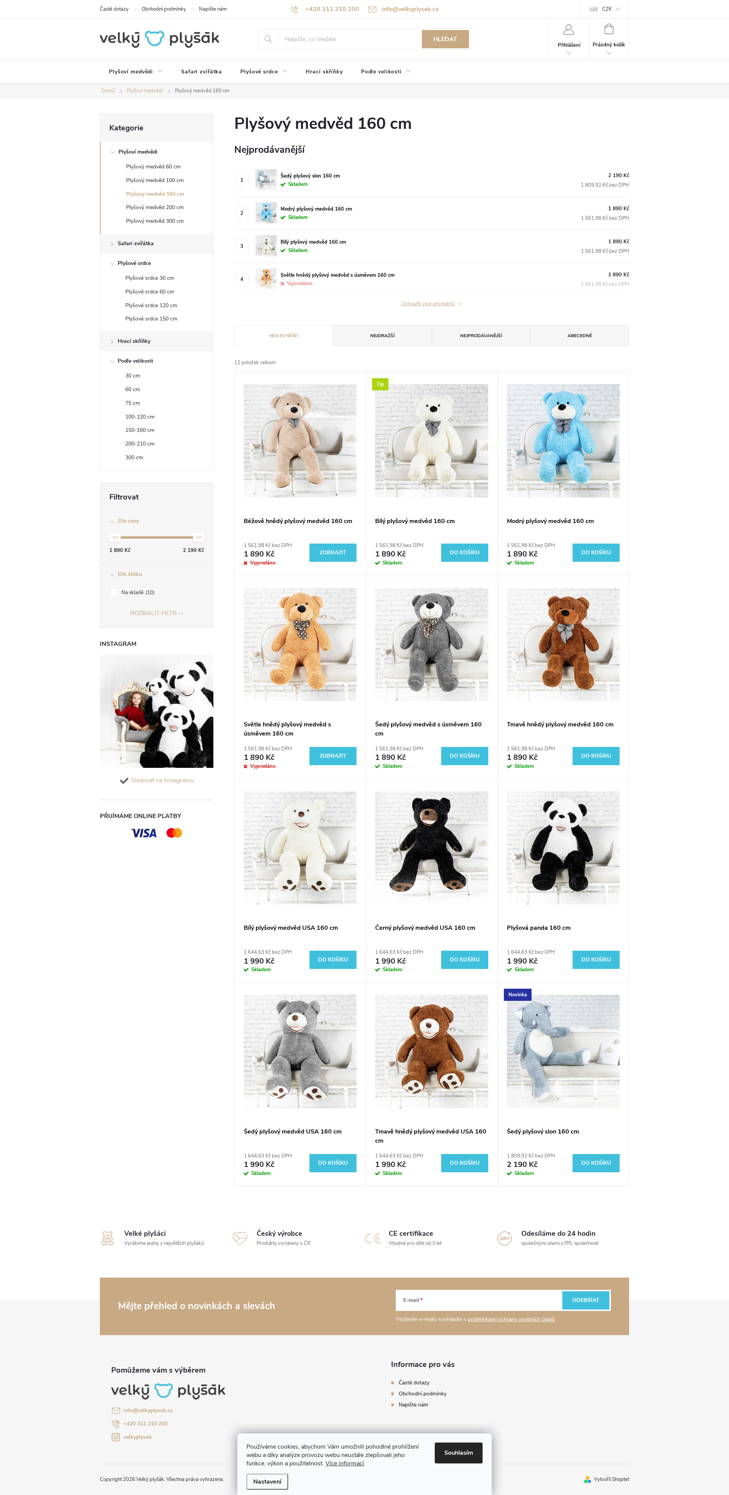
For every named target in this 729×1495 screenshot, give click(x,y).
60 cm (132, 389)
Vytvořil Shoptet (611, 1479)
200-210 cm (140, 443)
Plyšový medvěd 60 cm (153, 166)
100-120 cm (140, 416)
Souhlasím (458, 1453)
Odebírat (586, 1300)
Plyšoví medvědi (138, 151)
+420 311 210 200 (145, 1423)
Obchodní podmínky (164, 9)
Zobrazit (333, 552)
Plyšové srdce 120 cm (151, 305)
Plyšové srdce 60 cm (149, 291)
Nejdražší (382, 336)
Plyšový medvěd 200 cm (155, 207)
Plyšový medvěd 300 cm (155, 221)
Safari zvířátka (136, 243)
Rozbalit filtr (153, 613)
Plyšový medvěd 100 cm (155, 180)
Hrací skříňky (134, 341)
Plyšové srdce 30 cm (149, 278)
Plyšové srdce (134, 263)
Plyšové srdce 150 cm (151, 318)
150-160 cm (140, 430)
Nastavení (267, 1482)
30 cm (132, 375)
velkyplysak (137, 1437)
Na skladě (137, 592)
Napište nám (213, 9)
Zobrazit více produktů (428, 304)
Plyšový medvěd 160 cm (155, 194)
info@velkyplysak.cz (148, 1410)
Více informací (344, 1463)
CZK (607, 9)
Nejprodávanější (481, 336)
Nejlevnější (284, 336)
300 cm (134, 457)
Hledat (445, 39)
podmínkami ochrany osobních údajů (511, 1319)
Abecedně (580, 336)
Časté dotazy (114, 9)
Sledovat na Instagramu (162, 780)
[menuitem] (136, 72)
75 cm (132, 403)
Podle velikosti (135, 361)
